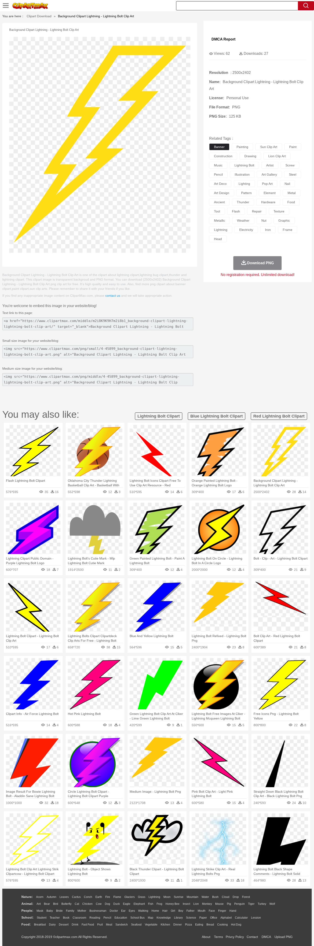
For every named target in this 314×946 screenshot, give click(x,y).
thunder (243, 202)
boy (180, 910)
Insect (186, 903)
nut (263, 220)
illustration (242, 174)
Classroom (79, 917)
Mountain (192, 897)
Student (41, 917)
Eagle (126, 903)
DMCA (266, 937)
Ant (39, 903)
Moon (167, 897)
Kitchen (165, 924)
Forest (246, 897)
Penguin (239, 903)
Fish (150, 903)
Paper (203, 917)
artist (270, 165)
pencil (218, 174)
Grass (141, 897)
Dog (107, 903)
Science (191, 917)
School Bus (137, 917)
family (70, 910)
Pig (229, 903)
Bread (210, 924)
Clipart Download (39, 16)
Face (212, 910)
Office (213, 917)
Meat (109, 924)
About (206, 937)
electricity (246, 230)
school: (27, 917)
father (190, 910)
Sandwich (121, 924)
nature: (27, 897)
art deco (220, 184)
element (270, 193)
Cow (99, 903)
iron (268, 230)
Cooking (222, 924)
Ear (123, 910)
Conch (88, 897)
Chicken (87, 903)
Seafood (136, 924)
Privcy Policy (235, 937)
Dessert (64, 924)
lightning (220, 230)
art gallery (269, 174)
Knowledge (164, 917)
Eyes (132, 910)
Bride (59, 910)
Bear (47, 903)
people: (27, 910)
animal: (27, 903)
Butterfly (66, 903)
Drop (236, 897)
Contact (252, 937)
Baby (49, 910)
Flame (117, 897)
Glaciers (129, 897)
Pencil (107, 917)
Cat (77, 903)
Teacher (55, 917)
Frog (159, 903)
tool (217, 211)
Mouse (219, 903)
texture (279, 211)
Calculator (241, 917)
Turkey (262, 903)
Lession (256, 917)
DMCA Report (223, 39)
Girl (173, 910)
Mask (40, 910)
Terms (218, 937)
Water (205, 897)
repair (257, 211)
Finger (222, 910)
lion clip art (277, 156)
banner (219, 147)
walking (143, 910)
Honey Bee (173, 903)
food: (26, 924)
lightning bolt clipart (158, 416)
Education (120, 917)
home (155, 910)
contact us (112, 295)
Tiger (251, 903)
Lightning (154, 897)
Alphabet (226, 917)
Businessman (97, 910)
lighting (244, 184)
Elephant (139, 903)
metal (292, 193)
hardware (268, 202)
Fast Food (88, 924)
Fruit (100, 924)
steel (292, 174)
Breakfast (40, 924)
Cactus (76, 897)
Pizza (188, 924)
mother (81, 910)
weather (243, 220)
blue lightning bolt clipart (216, 416)
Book (66, 917)
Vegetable (151, 924)
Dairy (52, 924)
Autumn (51, 897)
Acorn (39, 897)
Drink (75, 924)
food (291, 202)
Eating (199, 924)
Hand (232, 910)
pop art (267, 184)
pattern (246, 193)
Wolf (272, 903)
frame (287, 230)
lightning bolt (244, 165)
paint (293, 147)
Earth (98, 897)
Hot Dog (236, 924)
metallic (219, 220)
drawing (250, 156)
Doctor (114, 910)
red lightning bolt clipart (279, 416)
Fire (107, 897)
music (218, 165)
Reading (94, 917)
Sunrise (178, 897)
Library (178, 917)
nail (287, 184)
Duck (116, 903)
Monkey (207, 903)
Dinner (177, 924)
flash (236, 211)
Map (150, 917)
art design (221, 193)
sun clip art (268, 147)
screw (289, 165)
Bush (215, 897)
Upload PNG (283, 937)
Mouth (202, 910)
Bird (55, 903)
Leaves (64, 897)
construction (223, 156)
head (218, 239)
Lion (196, 903)
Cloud (225, 897)
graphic (284, 220)
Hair (165, 910)
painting (242, 147)
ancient (219, 202)
